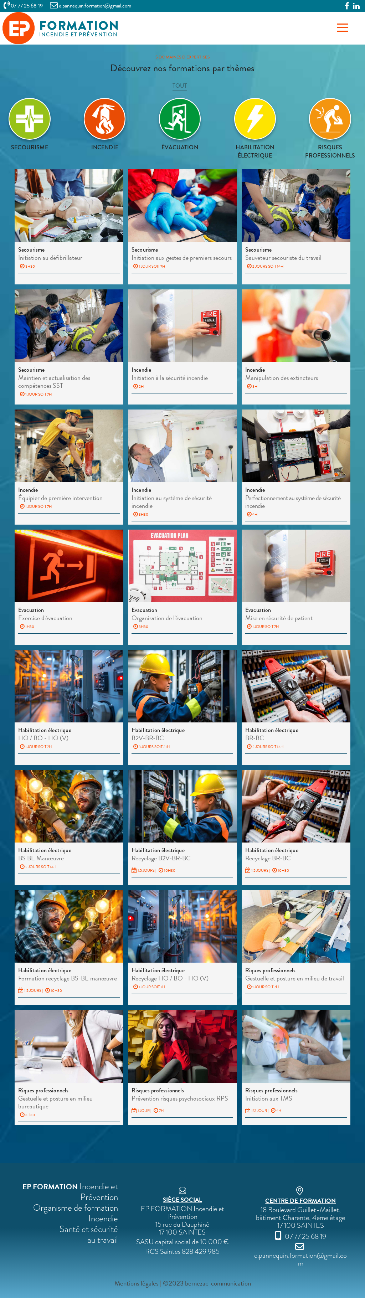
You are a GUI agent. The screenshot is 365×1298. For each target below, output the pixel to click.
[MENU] (342, 27)
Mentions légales (136, 1283)
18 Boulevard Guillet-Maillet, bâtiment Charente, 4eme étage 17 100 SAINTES (300, 1213)
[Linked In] (356, 7)
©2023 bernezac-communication (207, 1283)
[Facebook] (347, 7)
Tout (180, 86)
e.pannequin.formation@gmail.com (300, 1259)
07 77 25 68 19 (26, 6)
